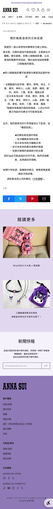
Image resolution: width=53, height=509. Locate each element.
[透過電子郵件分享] (44, 199)
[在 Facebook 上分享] (9, 199)
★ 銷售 (19, 17)
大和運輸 (37, 178)
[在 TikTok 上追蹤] (4, 488)
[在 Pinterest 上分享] (32, 199)
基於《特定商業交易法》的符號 (17, 423)
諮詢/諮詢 (7, 404)
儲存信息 (7, 409)
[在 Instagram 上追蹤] (4, 478)
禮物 (37, 17)
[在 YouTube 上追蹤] (8, 488)
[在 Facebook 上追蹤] (8, 478)
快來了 (11, 17)
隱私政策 (7, 419)
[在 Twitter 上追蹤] (13, 478)
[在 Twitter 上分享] (20, 199)
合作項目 (28, 17)
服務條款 (7, 453)
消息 (3, 17)
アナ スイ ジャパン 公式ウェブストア (16, 23)
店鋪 (43, 17)
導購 (5, 414)
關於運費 (7, 428)
